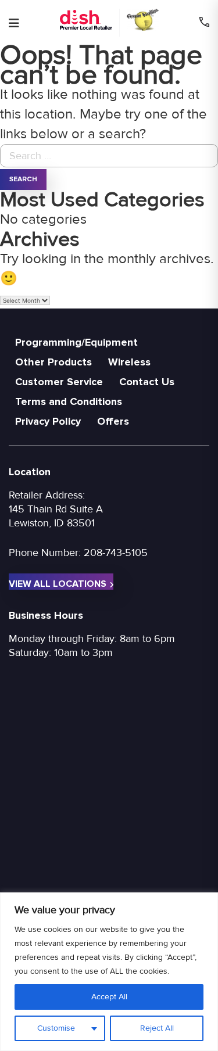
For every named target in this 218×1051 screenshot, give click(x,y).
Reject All (157, 1028)
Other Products (53, 362)
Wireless (129, 362)
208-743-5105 (116, 552)
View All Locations (57, 584)
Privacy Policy (48, 421)
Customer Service (59, 381)
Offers (113, 421)
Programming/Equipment (76, 342)
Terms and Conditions (68, 401)
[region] (109, 971)
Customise (56, 1028)
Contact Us (146, 381)
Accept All (109, 997)
